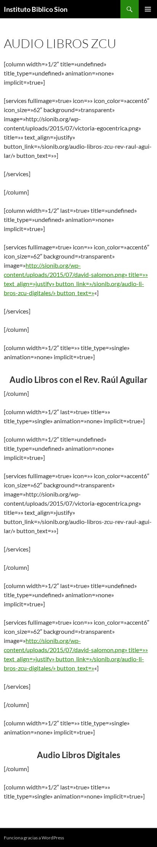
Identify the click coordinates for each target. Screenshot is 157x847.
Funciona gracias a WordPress (34, 838)
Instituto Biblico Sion (35, 9)
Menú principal (148, 9)
